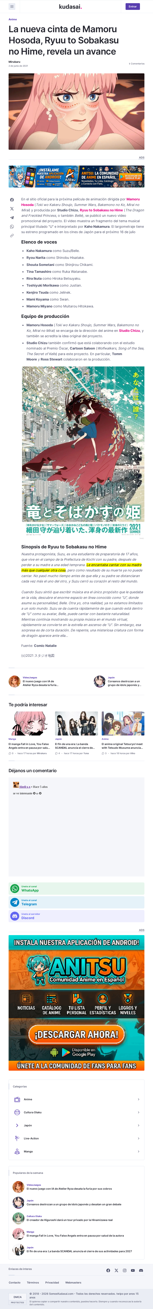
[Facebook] (108, 1270)
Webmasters (73, 1282)
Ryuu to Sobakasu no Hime (101, 210)
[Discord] (141, 1270)
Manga (12, 739)
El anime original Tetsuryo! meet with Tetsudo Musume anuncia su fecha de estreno (122, 747)
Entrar (133, 6)
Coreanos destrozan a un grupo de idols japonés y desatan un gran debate (124, 685)
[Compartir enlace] (12, 235)
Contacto (15, 1282)
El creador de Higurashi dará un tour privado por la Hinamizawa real (70, 1219)
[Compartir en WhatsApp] (12, 226)
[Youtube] (132, 1270)
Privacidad (52, 1282)
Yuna (86, 753)
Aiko (132, 753)
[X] (116, 1270)
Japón (58, 739)
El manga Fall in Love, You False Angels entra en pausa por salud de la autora (29, 747)
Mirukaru (14, 61)
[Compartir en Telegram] (12, 217)
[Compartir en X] (12, 208)
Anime (13, 19)
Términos (33, 1282)
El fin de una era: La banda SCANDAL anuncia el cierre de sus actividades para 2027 (74, 747)
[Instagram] (124, 1270)
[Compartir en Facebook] (12, 199)
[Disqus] (76, 826)
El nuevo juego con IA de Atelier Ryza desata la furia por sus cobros (39, 685)
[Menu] (12, 6)
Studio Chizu (129, 331)
